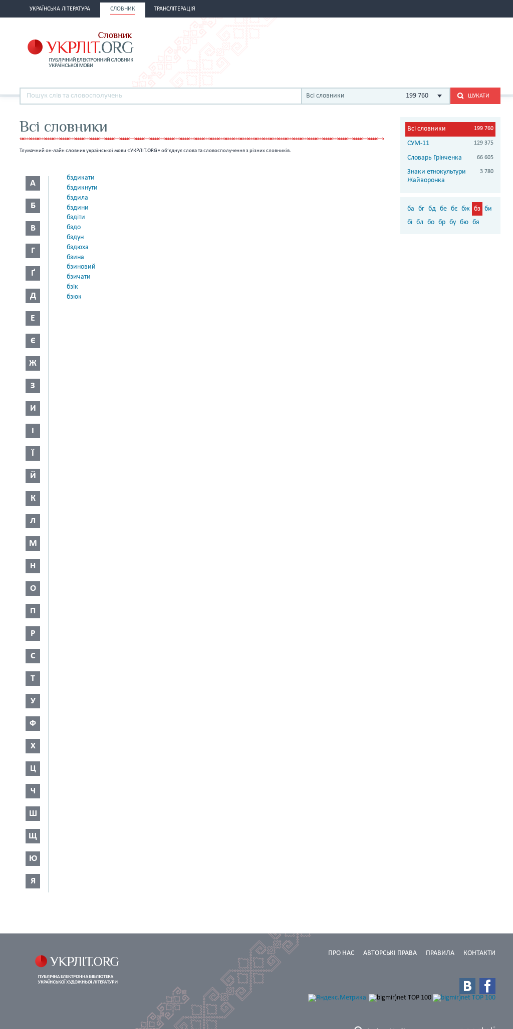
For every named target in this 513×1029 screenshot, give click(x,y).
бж (465, 209)
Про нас (341, 953)
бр (441, 222)
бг (421, 209)
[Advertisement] (383, 49)
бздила (77, 198)
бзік (72, 287)
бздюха (78, 247)
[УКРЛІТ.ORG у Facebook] (487, 986)
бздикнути (82, 188)
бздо (74, 227)
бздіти (76, 217)
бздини (78, 208)
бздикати (81, 178)
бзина (75, 257)
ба (410, 209)
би (488, 209)
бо (430, 222)
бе (443, 209)
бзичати (79, 277)
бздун (75, 237)
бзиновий (81, 267)
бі (409, 222)
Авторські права (390, 953)
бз (477, 209)
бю (464, 222)
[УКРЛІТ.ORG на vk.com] (467, 986)
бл (419, 222)
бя (475, 222)
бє (454, 209)
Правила (440, 953)
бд (432, 209)
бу (452, 222)
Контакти (479, 953)
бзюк (74, 297)
